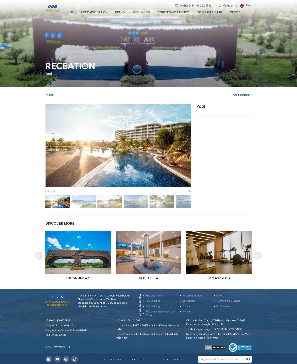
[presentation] (39, 255)
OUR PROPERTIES (139, 305)
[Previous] (51, 149)
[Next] (185, 149)
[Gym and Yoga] (148, 252)
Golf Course (242, 95)
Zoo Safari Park (209, 12)
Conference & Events (174, 12)
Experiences (223, 306)
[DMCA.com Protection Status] (215, 347)
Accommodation (94, 12)
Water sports (219, 278)
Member (228, 5)
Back (50, 95)
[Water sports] (219, 252)
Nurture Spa (78, 278)
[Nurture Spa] (78, 252)
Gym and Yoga (148, 278)
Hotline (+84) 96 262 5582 (195, 5)
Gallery (186, 311)
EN (247, 5)
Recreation (141, 12)
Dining (120, 12)
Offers (235, 12)
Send (246, 359)
